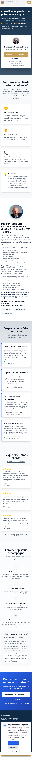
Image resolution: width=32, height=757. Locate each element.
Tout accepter (13, 743)
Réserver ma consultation (14, 695)
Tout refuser (13, 747)
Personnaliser (14, 751)
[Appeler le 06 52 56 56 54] (16, 59)
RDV (29, 2)
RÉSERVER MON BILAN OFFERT (16, 54)
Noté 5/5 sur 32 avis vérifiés (16, 462)
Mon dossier (28, 5)
